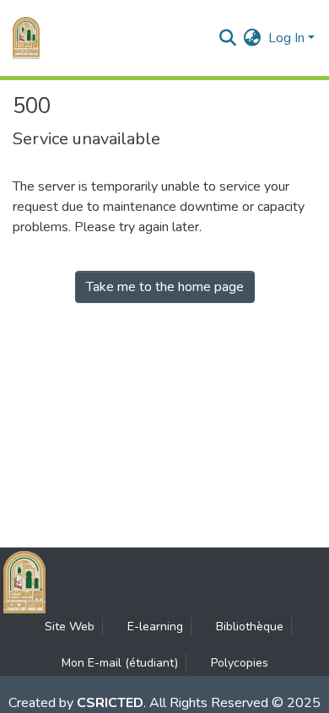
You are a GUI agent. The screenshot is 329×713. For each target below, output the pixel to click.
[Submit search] (228, 38)
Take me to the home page (165, 287)
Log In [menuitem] (286, 38)
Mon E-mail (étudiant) (120, 663)
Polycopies (239, 663)
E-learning (155, 626)
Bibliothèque (249, 626)
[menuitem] (252, 38)
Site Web (69, 626)
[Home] (26, 38)
